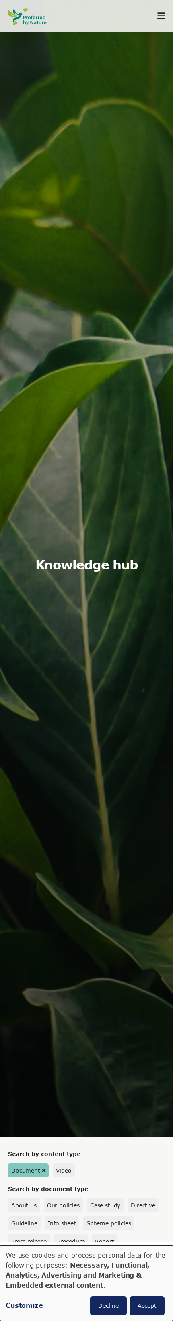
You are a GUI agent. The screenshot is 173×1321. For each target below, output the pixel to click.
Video (64, 1170)
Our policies (63, 1205)
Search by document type (48, 1188)
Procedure (71, 1241)
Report (104, 1241)
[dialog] (86, 1283)
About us (24, 1205)
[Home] (32, 16)
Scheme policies (108, 1223)
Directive (143, 1205)
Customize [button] (24, 1305)
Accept (147, 1305)
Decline (108, 1305)
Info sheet (62, 1223)
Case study (105, 1205)
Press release (29, 1241)
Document (25, 1170)
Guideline (24, 1223)
